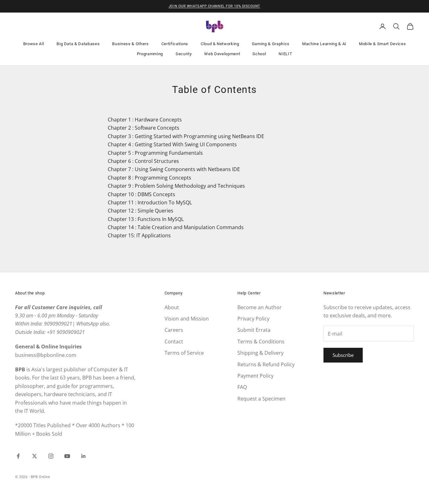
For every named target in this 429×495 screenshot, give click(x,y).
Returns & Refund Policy (266, 364)
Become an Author (259, 307)
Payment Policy (255, 375)
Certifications (174, 43)
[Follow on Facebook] (18, 456)
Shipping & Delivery (260, 352)
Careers (174, 329)
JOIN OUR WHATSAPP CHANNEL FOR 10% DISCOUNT (214, 6)
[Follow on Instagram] (51, 456)
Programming (150, 53)
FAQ (242, 387)
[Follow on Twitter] (34, 456)
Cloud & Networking (220, 43)
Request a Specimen (261, 398)
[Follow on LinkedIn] (83, 456)
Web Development (222, 53)
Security (184, 53)
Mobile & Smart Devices (382, 43)
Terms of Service (184, 352)
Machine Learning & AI (324, 43)
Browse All (33, 43)
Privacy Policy (253, 318)
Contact (174, 341)
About (172, 307)
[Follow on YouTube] (67, 456)
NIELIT (285, 53)
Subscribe (343, 355)
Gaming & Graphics (271, 43)
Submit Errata (253, 329)
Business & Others (130, 43)
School (259, 53)
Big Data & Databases (78, 43)
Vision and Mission (187, 318)
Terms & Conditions (261, 341)
